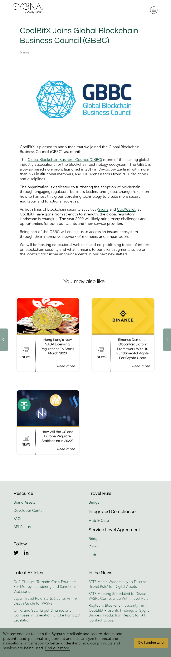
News (24, 52)
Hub (92, 555)
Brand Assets (25, 502)
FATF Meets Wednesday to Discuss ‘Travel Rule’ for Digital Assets (118, 584)
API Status (22, 527)
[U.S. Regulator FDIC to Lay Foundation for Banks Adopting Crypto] (4, 339)
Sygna (103, 209)
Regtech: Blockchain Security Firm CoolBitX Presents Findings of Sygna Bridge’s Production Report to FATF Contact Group (119, 612)
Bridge (94, 502)
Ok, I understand (151, 642)
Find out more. (57, 648)
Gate (93, 547)
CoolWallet (126, 209)
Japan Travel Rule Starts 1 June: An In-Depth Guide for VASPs (45, 601)
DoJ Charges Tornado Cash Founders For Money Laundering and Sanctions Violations (45, 586)
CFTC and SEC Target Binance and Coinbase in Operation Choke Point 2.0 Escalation (47, 615)
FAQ (17, 518)
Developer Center (29, 510)
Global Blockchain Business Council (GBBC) (65, 159)
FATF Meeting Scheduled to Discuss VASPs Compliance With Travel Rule (118, 596)
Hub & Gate (99, 520)
